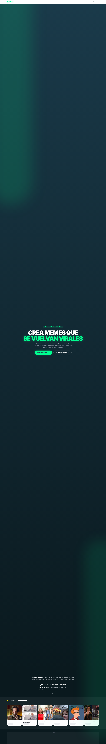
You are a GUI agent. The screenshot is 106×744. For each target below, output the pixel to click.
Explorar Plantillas (61, 352)
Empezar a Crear (42, 352)
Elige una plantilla (44, 687)
